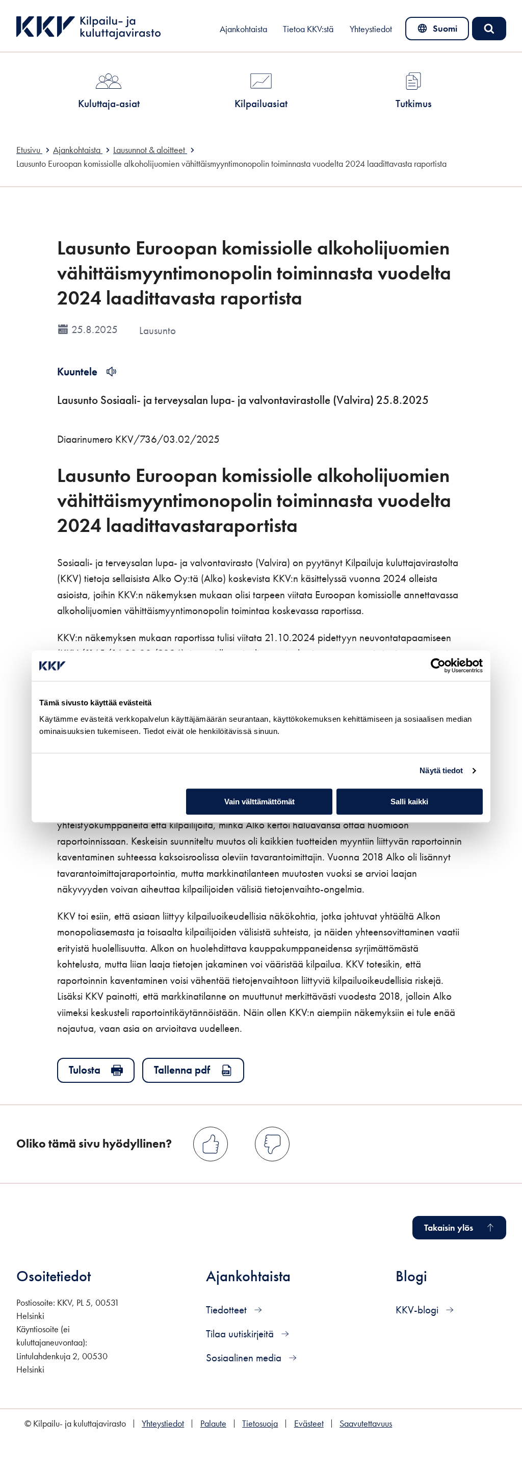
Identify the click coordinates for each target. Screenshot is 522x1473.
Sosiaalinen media (245, 1357)
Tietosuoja (260, 1423)
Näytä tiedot (441, 770)
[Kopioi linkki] (311, 524)
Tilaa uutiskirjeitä (241, 1333)
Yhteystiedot (371, 29)
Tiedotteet (227, 1309)
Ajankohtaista (243, 29)
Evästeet (309, 1423)
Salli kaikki (409, 801)
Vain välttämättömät (259, 801)
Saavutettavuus (366, 1423)
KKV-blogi (418, 1309)
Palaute (213, 1423)
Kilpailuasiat (261, 103)
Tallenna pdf (182, 1070)
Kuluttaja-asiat (109, 103)
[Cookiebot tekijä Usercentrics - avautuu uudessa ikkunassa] (438, 665)
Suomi (439, 31)
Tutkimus (414, 103)
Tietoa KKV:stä (308, 29)
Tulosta (84, 1070)
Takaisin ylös (448, 1227)
